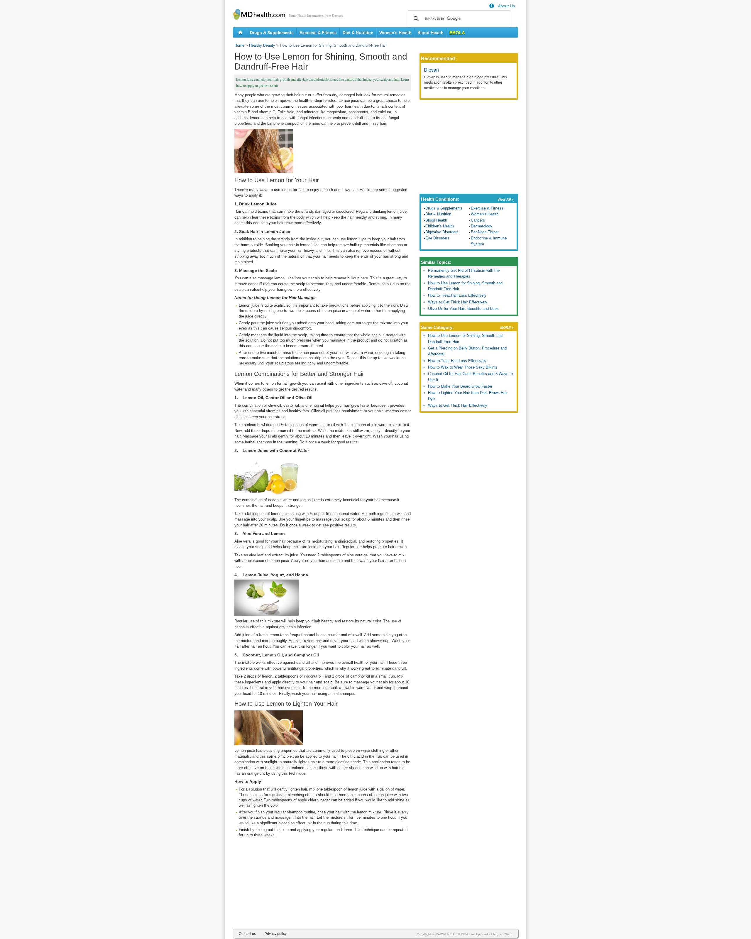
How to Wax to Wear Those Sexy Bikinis (462, 367)
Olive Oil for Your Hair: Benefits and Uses (463, 308)
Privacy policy (276, 934)
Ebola (457, 32)
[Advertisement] (322, 888)
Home (239, 45)
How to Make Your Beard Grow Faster (460, 386)
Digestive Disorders (442, 232)
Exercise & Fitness (318, 32)
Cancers (478, 220)
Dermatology (481, 226)
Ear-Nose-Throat (485, 232)
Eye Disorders (437, 238)
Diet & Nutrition (358, 32)
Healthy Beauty (262, 45)
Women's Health (395, 32)
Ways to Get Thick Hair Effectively (457, 302)
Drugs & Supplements (272, 32)
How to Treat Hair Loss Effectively (457, 295)
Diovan (431, 69)
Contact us (247, 934)
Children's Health (439, 226)
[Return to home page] (240, 32)
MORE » (507, 328)
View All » (506, 199)
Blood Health (430, 32)
